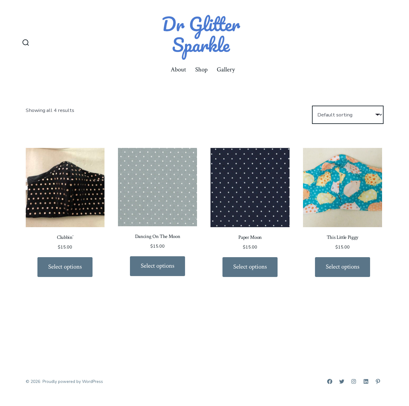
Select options (65, 267)
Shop (201, 69)
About (178, 69)
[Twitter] (341, 381)
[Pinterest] (377, 381)
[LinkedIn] (365, 381)
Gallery (226, 69)
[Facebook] (329, 381)
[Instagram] (353, 381)
